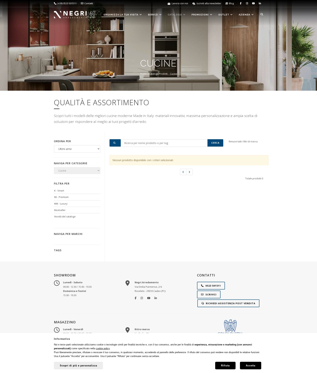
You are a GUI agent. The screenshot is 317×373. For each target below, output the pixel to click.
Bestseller (59, 210)
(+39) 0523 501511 (66, 3)
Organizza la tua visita (121, 14)
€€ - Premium (61, 197)
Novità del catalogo (65, 216)
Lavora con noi (180, 3)
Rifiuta (225, 365)
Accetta (250, 365)
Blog (231, 3)
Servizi (153, 14)
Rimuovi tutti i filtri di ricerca (243, 141)
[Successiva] (189, 172)
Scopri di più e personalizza (78, 365)
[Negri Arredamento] (135, 298)
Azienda (245, 14)
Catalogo (175, 14)
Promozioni (200, 14)
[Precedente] (183, 172)
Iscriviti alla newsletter (209, 3)
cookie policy (103, 348)
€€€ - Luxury (61, 203)
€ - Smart (59, 190)
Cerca (215, 142)
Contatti (88, 3)
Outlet (224, 14)
